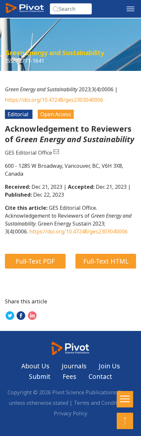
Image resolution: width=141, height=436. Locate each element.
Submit (39, 376)
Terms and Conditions (101, 402)
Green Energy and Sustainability (54, 52)
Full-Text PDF (35, 261)
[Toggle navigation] (129, 8)
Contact (100, 376)
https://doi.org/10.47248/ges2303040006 (54, 99)
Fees (69, 376)
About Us (35, 365)
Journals (74, 365)
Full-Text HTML (106, 261)
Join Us (109, 365)
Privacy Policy (70, 413)
